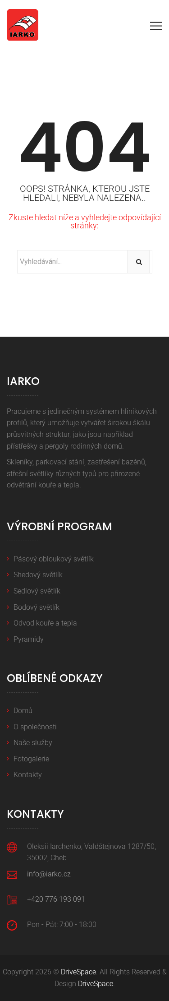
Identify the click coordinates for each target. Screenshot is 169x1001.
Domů (23, 710)
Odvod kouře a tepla (45, 623)
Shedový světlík (38, 574)
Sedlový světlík (37, 591)
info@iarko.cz (49, 874)
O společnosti (35, 727)
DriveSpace (78, 972)
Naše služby (33, 742)
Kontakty (28, 774)
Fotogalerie (31, 759)
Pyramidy (29, 639)
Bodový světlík (36, 607)
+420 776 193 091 (56, 899)
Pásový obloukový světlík (54, 559)
